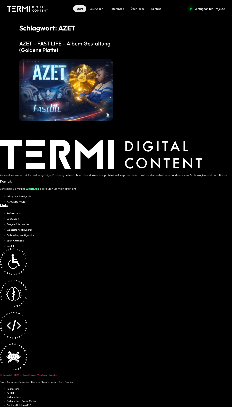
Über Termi (138, 8)
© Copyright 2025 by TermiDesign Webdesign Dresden (28, 375)
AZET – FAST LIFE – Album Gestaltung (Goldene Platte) (64, 46)
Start (80, 8)
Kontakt (156, 8)
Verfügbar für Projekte (209, 9)
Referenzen (117, 8)
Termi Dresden (66, 382)
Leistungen (96, 8)
